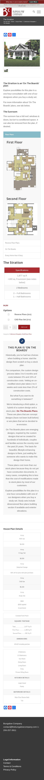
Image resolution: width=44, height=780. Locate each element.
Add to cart (24, 327)
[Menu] (38, 12)
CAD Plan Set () (22, 319)
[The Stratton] (22, 53)
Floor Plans (9, 134)
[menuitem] (33, 12)
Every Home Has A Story (14, 255)
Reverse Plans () (22, 314)
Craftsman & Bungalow (15, 334)
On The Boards (10, 249)
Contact (6, 763)
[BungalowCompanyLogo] (18, 12)
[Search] (33, 12)
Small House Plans (27, 334)
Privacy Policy (9, 770)
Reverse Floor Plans (12, 243)
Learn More (33, 2)
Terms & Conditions (12, 766)
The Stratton (8, 19)
